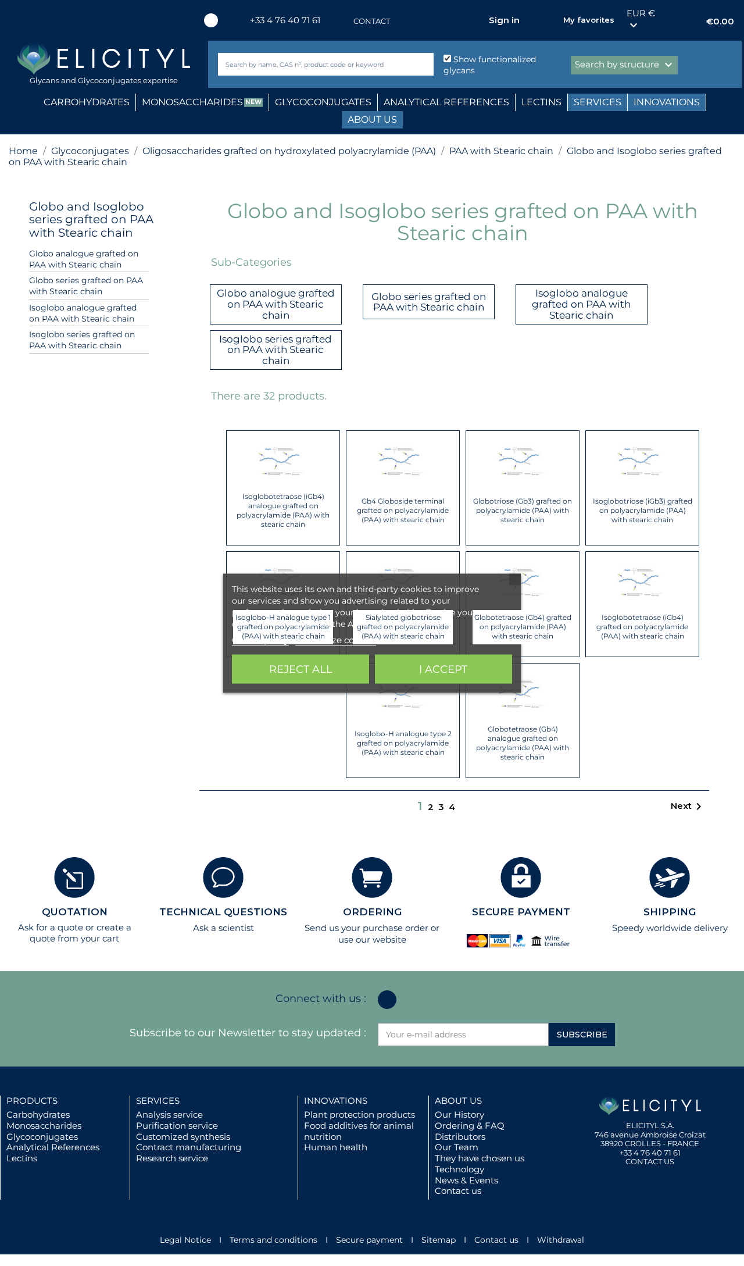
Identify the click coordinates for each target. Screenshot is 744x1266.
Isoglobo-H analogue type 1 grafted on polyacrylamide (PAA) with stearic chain (283, 626)
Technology (459, 1169)
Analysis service (169, 1114)
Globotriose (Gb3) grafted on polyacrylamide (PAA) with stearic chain (522, 510)
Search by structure (625, 65)
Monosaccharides (43, 1125)
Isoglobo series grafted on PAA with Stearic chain (82, 340)
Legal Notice (185, 1240)
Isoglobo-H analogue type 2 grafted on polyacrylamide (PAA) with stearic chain (403, 743)
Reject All (300, 668)
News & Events (466, 1180)
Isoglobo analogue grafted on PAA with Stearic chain (83, 313)
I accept (443, 668)
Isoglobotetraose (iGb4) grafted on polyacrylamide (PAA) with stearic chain (642, 626)
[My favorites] (549, 20)
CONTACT (371, 21)
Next (688, 807)
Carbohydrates (38, 1114)
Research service (172, 1158)
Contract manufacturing (188, 1147)
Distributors (460, 1136)
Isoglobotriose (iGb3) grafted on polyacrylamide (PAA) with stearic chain (642, 510)
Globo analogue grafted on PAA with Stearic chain (83, 259)
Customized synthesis (183, 1136)
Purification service (177, 1125)
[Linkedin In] (211, 20)
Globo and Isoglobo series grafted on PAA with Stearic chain (91, 219)
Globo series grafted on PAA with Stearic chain (86, 286)
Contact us (458, 1190)
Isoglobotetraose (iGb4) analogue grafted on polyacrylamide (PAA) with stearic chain (283, 510)
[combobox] (306, 64)
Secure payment (369, 1240)
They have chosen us (479, 1158)
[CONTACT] (342, 21)
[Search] (422, 64)
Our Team (456, 1147)
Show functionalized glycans (489, 65)
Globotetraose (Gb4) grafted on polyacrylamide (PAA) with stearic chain (522, 626)
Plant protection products (359, 1114)
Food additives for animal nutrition (359, 1131)
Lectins (21, 1158)
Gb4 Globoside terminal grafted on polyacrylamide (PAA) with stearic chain (403, 510)
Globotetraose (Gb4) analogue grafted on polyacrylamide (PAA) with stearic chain (522, 743)
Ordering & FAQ (470, 1125)
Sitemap (438, 1240)
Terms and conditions (273, 1240)
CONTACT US (649, 1161)
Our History (459, 1114)
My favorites (588, 19)
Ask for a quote (50, 927)
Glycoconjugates (42, 1136)
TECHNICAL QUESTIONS (223, 912)
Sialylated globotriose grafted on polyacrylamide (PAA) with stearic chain (403, 626)
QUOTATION (75, 912)
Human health (335, 1147)
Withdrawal (560, 1240)
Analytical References (52, 1147)
